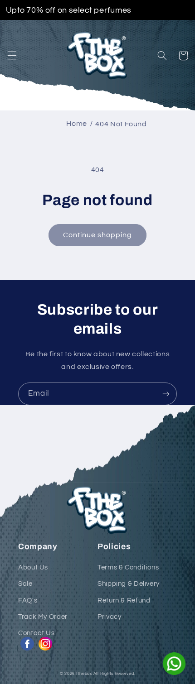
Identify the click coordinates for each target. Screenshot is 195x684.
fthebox (84, 674)
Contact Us (36, 633)
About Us (33, 567)
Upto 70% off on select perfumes (69, 10)
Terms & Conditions (128, 567)
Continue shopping (97, 235)
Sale (25, 583)
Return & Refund (124, 600)
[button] (11, 55)
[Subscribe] (166, 394)
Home (76, 123)
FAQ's (27, 600)
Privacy (109, 616)
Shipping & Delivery (129, 583)
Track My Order (43, 616)
